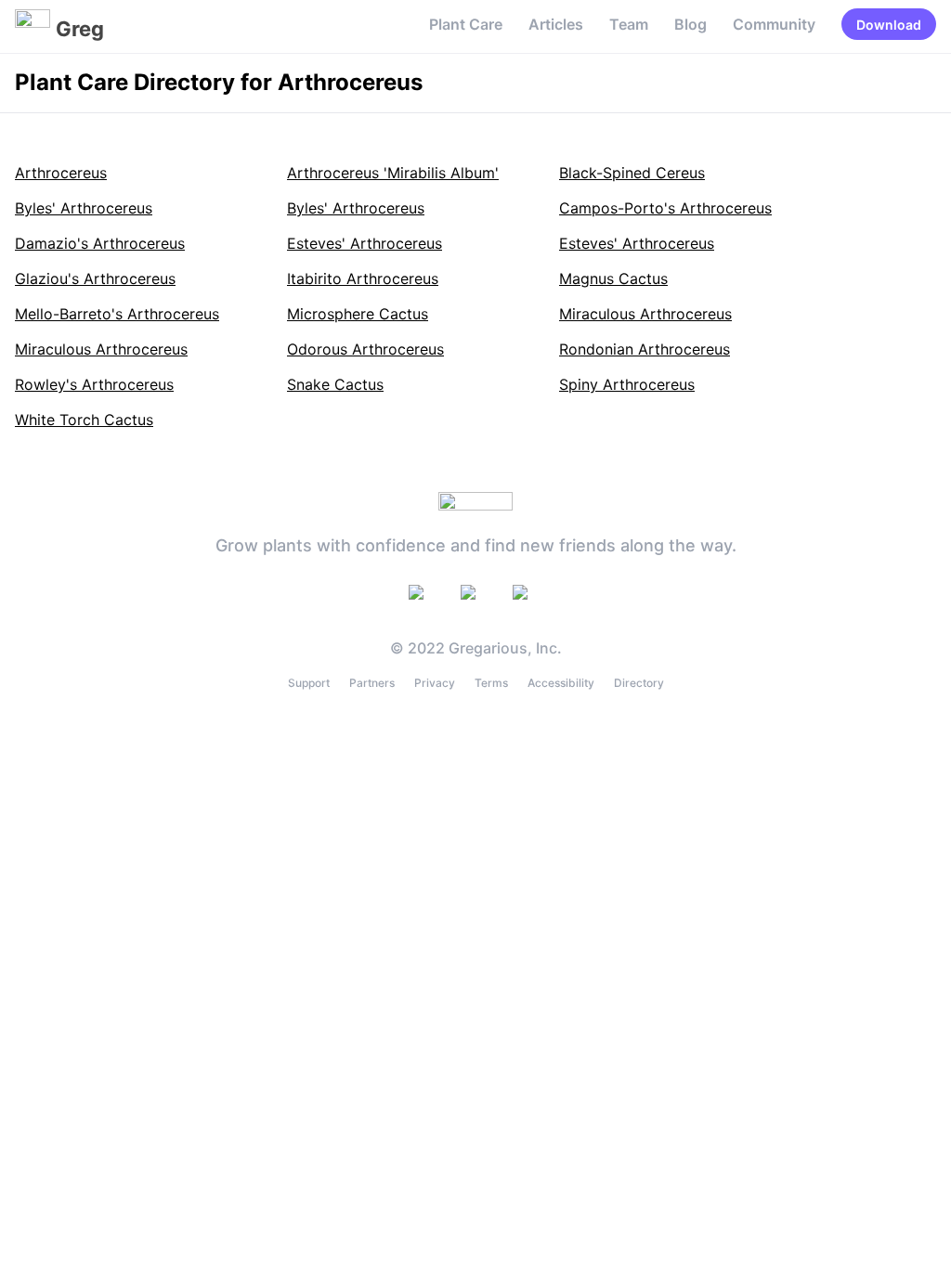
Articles (555, 24)
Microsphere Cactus (357, 313)
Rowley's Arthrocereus (94, 384)
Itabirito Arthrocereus (362, 278)
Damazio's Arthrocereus (100, 243)
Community (774, 24)
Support (309, 683)
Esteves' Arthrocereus (364, 243)
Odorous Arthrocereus (365, 349)
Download (888, 24)
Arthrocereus (61, 172)
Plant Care (465, 24)
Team (628, 24)
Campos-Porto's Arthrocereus (665, 208)
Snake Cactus (335, 384)
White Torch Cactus (84, 419)
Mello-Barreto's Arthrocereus (117, 313)
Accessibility (561, 683)
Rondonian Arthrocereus (644, 349)
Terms (491, 683)
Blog (690, 24)
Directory (639, 683)
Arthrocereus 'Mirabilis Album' (393, 172)
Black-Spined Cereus (632, 172)
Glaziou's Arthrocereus (95, 278)
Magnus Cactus (613, 278)
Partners (372, 683)
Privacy (434, 683)
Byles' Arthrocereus (83, 208)
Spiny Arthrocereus (627, 384)
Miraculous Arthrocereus (645, 313)
